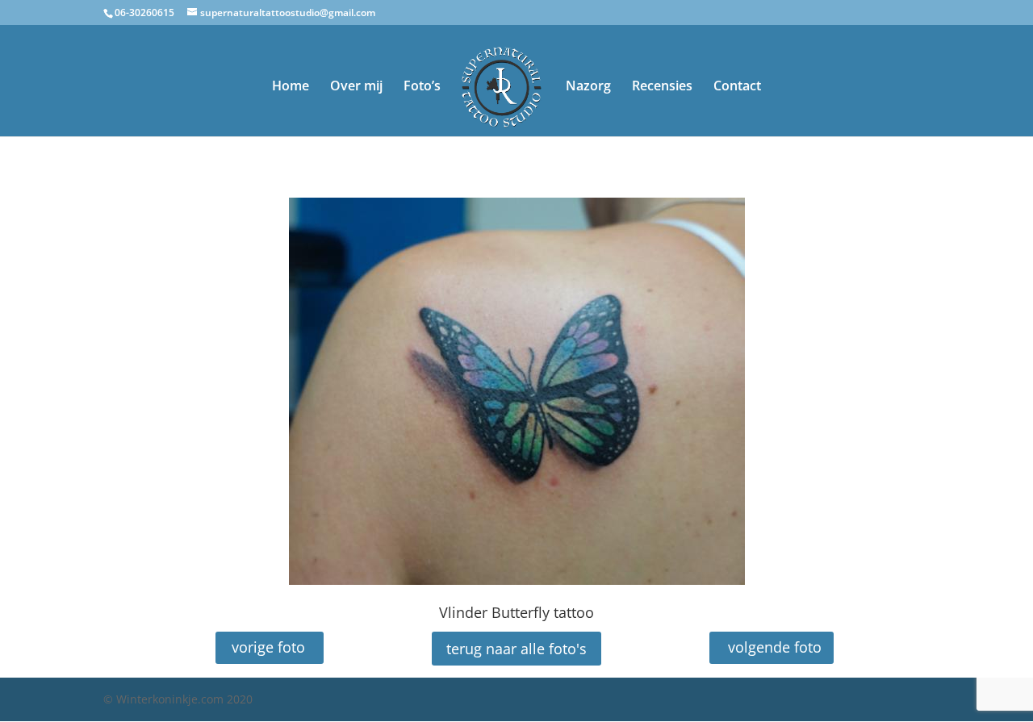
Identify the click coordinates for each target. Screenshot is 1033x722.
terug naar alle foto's (516, 648)
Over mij (356, 87)
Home (290, 87)
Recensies (662, 87)
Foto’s (422, 87)
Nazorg (588, 87)
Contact (737, 87)
